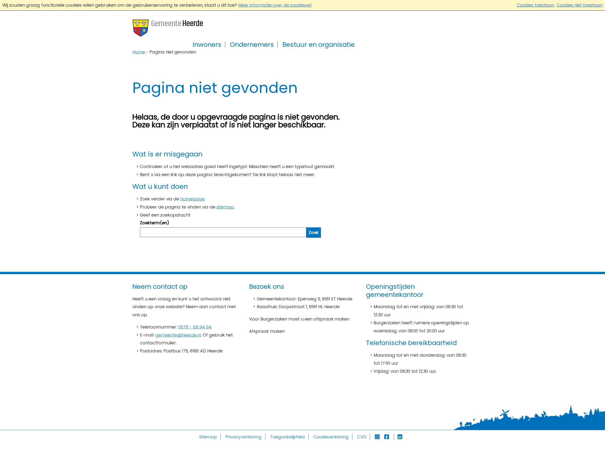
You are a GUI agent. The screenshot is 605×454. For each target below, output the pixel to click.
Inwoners (207, 45)
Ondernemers (252, 45)
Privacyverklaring (243, 437)
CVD (361, 437)
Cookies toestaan (535, 5)
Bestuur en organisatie (318, 45)
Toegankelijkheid (287, 437)
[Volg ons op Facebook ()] (389, 437)
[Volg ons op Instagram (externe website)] (378, 437)
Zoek (314, 232)
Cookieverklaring (331, 437)
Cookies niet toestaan (580, 5)
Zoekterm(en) (154, 223)
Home (138, 52)
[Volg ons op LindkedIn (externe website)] (400, 437)
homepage (192, 199)
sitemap (225, 207)
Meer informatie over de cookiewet (275, 5)
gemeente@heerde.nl (178, 335)
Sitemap (208, 437)
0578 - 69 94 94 (195, 327)
